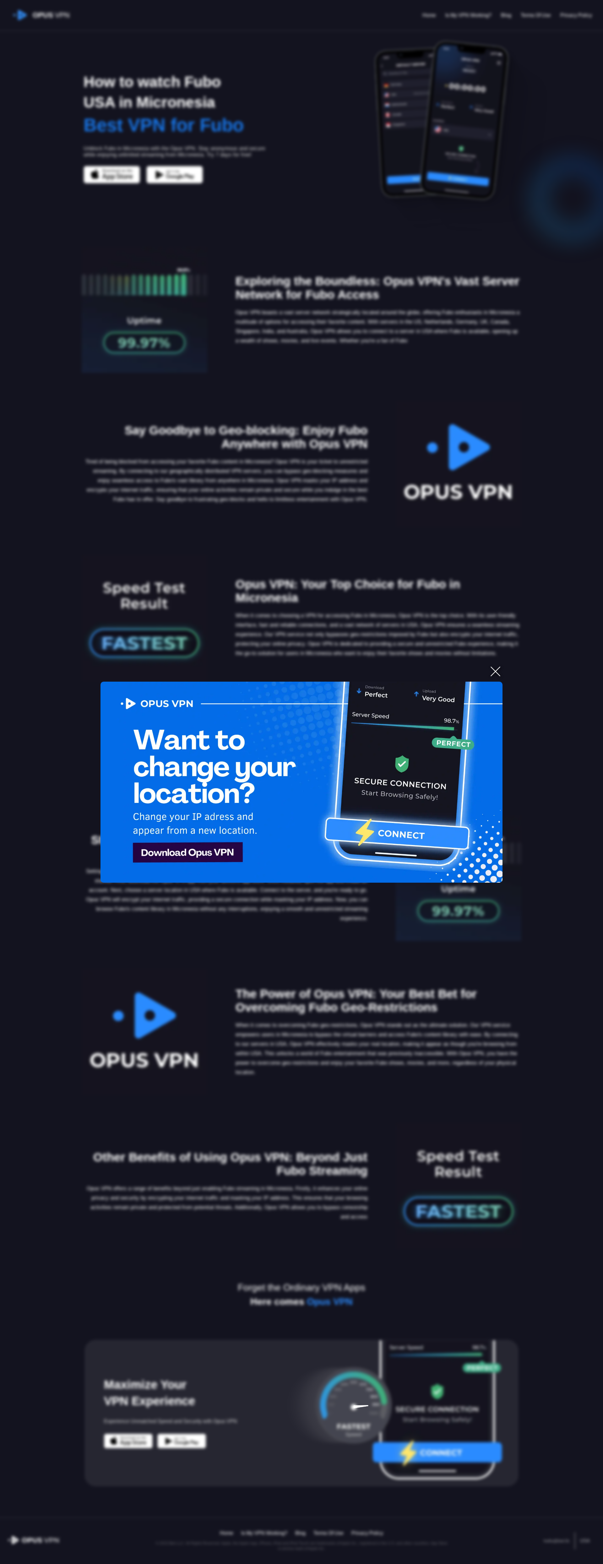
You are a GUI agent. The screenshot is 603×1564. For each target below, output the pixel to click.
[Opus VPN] (301, 782)
